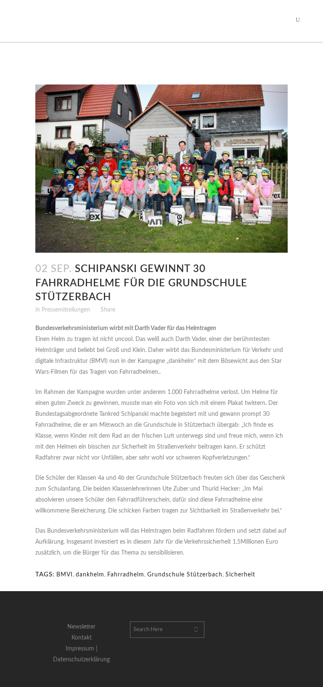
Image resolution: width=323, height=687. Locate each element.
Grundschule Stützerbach (184, 575)
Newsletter (81, 627)
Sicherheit (240, 575)
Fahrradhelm (125, 575)
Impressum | (82, 649)
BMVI (64, 575)
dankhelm (90, 575)
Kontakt (81, 638)
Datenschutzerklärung (81, 660)
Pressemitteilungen (66, 310)
